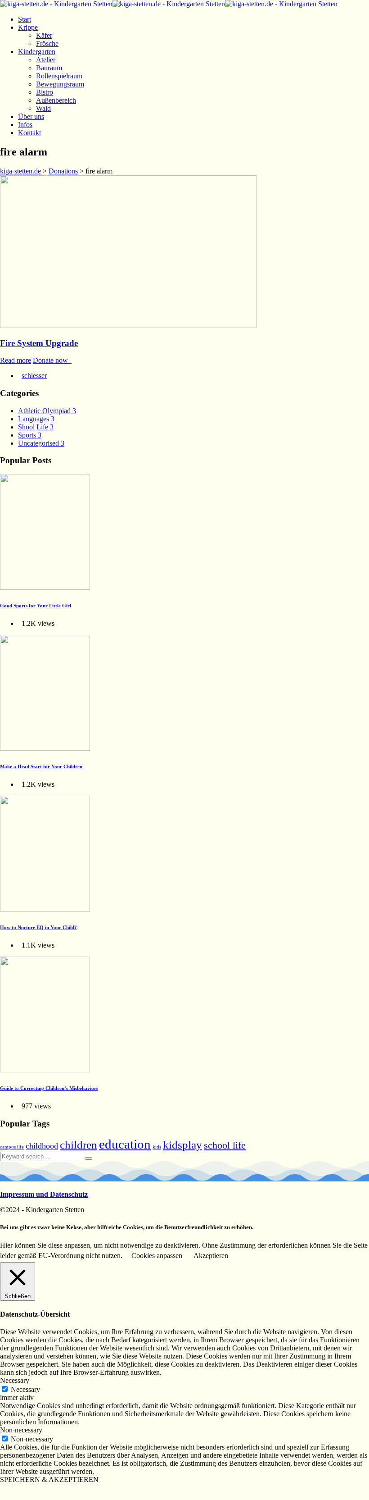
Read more (15, 360)
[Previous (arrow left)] (3, 1498)
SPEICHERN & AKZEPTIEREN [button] (49, 1479)
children (78, 1144)
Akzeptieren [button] (211, 1255)
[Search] (88, 1158)
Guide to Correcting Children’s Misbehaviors (49, 1088)
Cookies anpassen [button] (156, 1255)
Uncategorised (41, 443)
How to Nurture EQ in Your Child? (38, 927)
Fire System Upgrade (39, 343)
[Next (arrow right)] (12, 1498)
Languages (36, 419)
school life (225, 1145)
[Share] (12, 1490)
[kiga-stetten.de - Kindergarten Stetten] (169, 4)
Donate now (52, 360)
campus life (12, 1146)
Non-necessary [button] (21, 1430)
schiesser (34, 375)
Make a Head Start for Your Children (41, 766)
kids (157, 1146)
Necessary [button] (14, 1380)
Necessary (25, 1389)
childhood (42, 1145)
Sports (29, 435)
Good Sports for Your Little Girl (35, 605)
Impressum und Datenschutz (44, 1194)
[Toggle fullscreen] (21, 1490)
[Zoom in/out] (30, 1490)
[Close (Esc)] (3, 1490)
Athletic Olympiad (47, 411)
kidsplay (182, 1144)
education (125, 1144)
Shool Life (36, 427)
